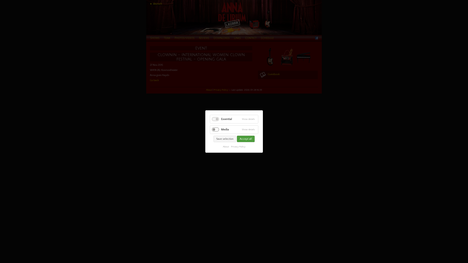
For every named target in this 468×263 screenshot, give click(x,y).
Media (225, 129)
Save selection (224, 138)
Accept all (246, 138)
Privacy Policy (238, 146)
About (226, 146)
